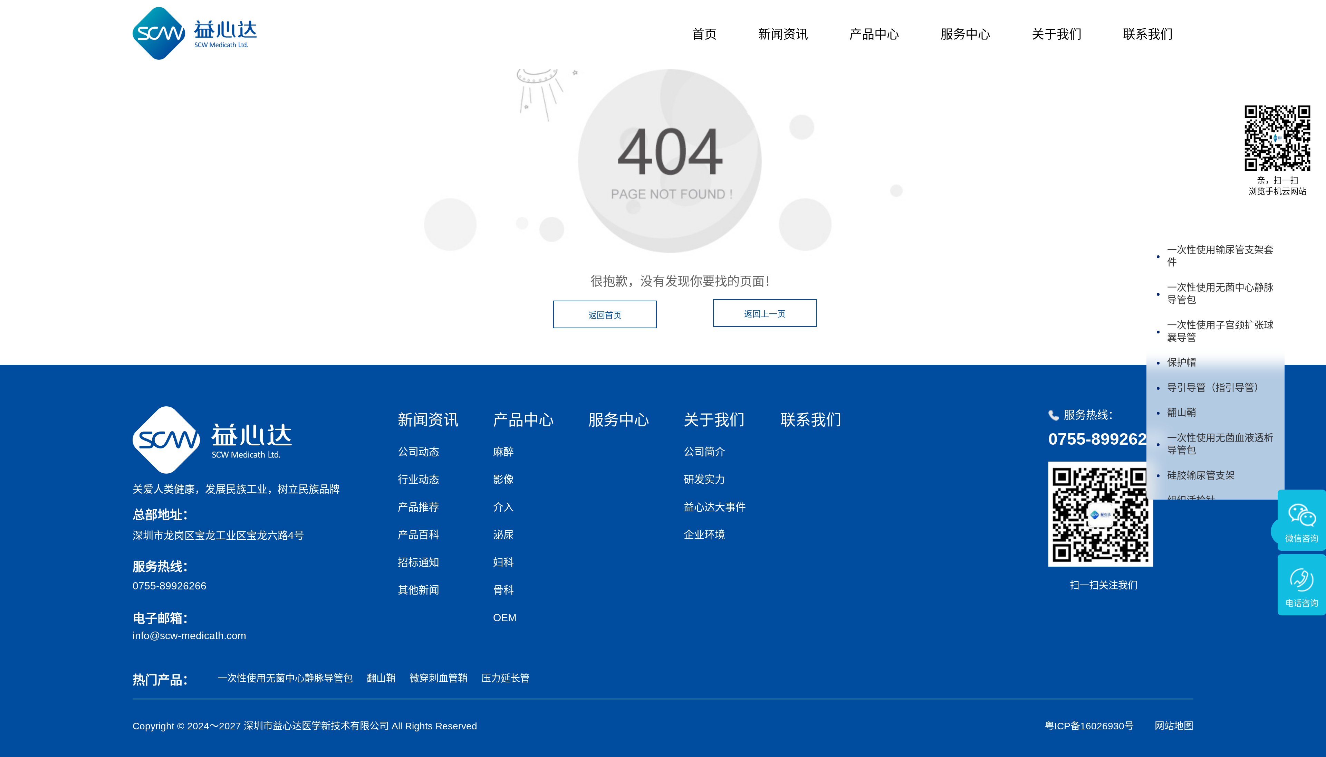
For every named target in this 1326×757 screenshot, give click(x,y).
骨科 (503, 590)
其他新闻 (418, 590)
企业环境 (704, 534)
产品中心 (874, 34)
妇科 (503, 562)
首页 (704, 34)
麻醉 (503, 451)
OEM (505, 617)
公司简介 (704, 451)
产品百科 (418, 534)
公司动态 (418, 451)
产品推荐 (418, 507)
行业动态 (418, 479)
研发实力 (704, 479)
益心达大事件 (715, 507)
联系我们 (1148, 34)
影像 (503, 479)
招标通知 (418, 562)
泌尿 (503, 534)
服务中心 (965, 34)
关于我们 (1057, 34)
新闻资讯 (783, 34)
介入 (503, 507)
